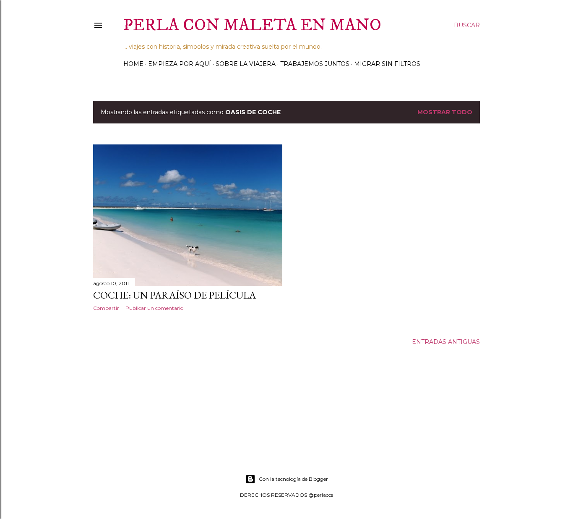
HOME (133, 64)
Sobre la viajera (246, 64)
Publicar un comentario (154, 308)
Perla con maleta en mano (252, 25)
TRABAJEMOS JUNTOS (314, 64)
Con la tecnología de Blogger (293, 479)
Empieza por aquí (179, 64)
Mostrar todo (444, 112)
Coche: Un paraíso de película (174, 294)
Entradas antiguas (446, 342)
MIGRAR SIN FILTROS (387, 64)
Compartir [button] (106, 308)
